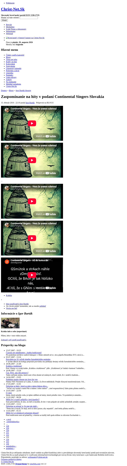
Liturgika (9, 73)
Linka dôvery (11, 77)
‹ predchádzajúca (12, 422)
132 (7, 435)
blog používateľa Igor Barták (17, 304)
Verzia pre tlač (11, 308)
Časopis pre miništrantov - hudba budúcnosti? (24, 353)
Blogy (8, 57)
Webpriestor (10, 31)
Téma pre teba (11, 59)
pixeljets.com (35, 464)
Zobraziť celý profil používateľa (13, 340)
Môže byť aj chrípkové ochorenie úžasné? (22, 413)
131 (7, 433)
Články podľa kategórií (15, 55)
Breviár (9, 25)
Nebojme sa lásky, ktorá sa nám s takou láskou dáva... (27, 386)
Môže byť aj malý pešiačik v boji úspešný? (22, 399)
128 (7, 426)
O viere (9, 393)
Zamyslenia (10, 66)
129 (7, 428)
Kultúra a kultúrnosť (14, 366)
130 (7, 431)
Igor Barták (30, 103)
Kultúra (9, 295)
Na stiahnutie (11, 82)
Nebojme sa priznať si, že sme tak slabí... (22, 406)
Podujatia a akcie (12, 71)
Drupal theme (21, 464)
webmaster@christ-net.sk (38, 457)
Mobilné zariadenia (13, 84)
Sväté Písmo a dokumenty (16, 29)
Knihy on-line (11, 62)
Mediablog (10, 27)
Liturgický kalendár (13, 68)
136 (7, 444)
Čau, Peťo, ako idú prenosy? (17, 373)
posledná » (10, 448)
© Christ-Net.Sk (7, 462)
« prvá (8, 419)
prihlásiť (42, 306)
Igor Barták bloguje (23, 90)
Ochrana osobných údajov (11, 459)
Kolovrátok (10, 64)
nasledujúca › (11, 446)
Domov (4, 90)
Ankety (9, 80)
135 (7, 442)
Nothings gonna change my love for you (22, 379)
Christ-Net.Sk (13, 9)
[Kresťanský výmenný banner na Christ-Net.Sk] (25, 38)
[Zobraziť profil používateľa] (10, 328)
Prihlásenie (10, 3)
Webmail (9, 34)
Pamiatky (9, 75)
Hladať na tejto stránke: (10, 18)
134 (7, 439)
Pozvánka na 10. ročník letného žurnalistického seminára (28, 359)
